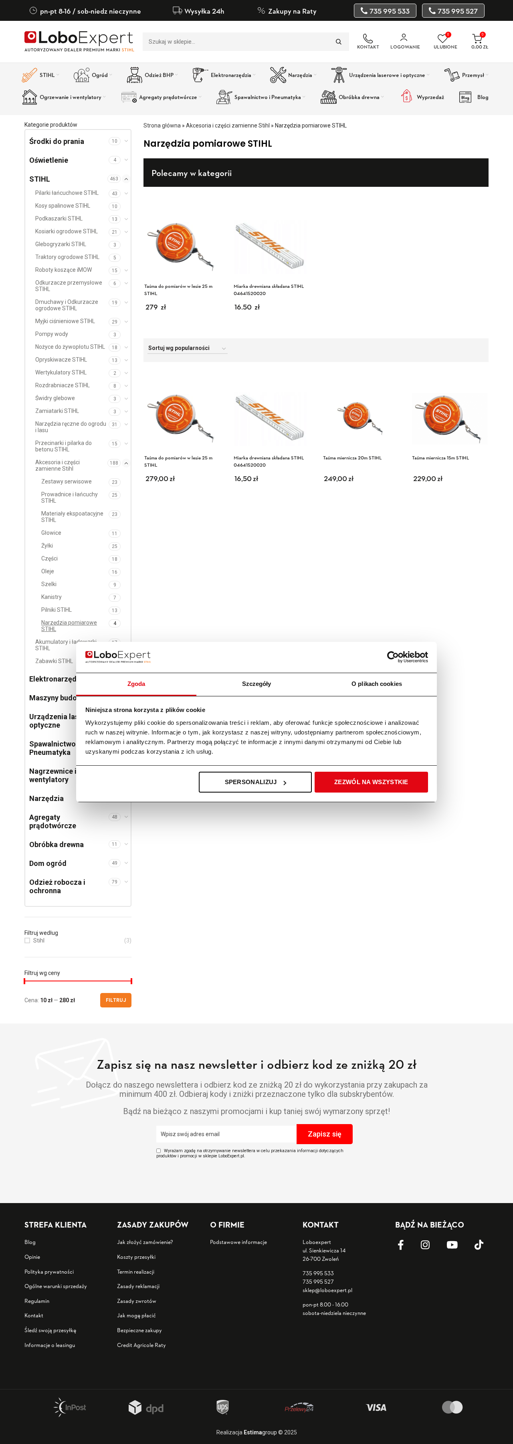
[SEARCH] (338, 41)
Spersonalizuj (251, 782)
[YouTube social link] (458, 1245)
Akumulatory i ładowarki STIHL (66, 645)
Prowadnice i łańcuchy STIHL (69, 497)
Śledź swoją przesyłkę (50, 1330)
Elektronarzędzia (58, 679)
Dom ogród (48, 863)
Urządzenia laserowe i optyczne (66, 720)
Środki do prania (56, 141)
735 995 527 (318, 1281)
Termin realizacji (135, 1271)
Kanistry (51, 597)
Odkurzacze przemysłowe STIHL (68, 285)
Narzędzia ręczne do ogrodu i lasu (70, 427)
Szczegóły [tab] (256, 683)
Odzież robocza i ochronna (57, 886)
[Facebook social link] (406, 1245)
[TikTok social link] (485, 1245)
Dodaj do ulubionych (214, 384)
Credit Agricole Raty (141, 1345)
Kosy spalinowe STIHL (62, 205)
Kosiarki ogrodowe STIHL (66, 231)
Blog (30, 1242)
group (260, 1432)
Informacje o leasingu (49, 1345)
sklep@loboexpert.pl (327, 1290)
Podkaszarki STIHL (59, 218)
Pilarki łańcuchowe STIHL (67, 193)
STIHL (39, 179)
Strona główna (162, 125)
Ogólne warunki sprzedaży (55, 1286)
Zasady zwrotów (136, 1300)
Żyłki (47, 545)
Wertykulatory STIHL (61, 372)
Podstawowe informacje (238, 1242)
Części (49, 558)
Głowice (51, 533)
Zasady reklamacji (138, 1286)
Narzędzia (46, 798)
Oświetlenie (48, 160)
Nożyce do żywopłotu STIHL (70, 347)
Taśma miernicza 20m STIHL (352, 457)
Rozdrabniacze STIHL (62, 385)
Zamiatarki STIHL (57, 411)
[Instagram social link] (431, 1245)
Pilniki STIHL (56, 610)
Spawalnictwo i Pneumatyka (54, 748)
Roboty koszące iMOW (63, 270)
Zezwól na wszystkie (371, 782)
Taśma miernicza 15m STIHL (440, 457)
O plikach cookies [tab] (376, 683)
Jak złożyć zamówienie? (145, 1242)
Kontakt (33, 1315)
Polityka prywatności (49, 1271)
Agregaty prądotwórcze (52, 821)
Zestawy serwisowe (66, 481)
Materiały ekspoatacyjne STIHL (72, 516)
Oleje (47, 571)
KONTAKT (368, 46)
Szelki (49, 584)
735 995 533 (318, 1273)
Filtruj (116, 1000)
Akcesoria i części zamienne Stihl (57, 465)
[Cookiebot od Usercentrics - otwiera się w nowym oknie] (393, 657)
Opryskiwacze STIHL (61, 359)
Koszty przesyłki (136, 1256)
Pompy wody (51, 334)
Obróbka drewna (56, 844)
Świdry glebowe (55, 398)
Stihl (38, 940)
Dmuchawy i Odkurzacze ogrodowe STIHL (66, 305)
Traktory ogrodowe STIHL (67, 257)
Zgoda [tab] (136, 683)
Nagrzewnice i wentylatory (53, 775)
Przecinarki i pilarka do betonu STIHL (63, 446)
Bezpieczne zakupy (139, 1330)
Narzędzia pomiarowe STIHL (69, 625)
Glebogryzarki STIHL (60, 244)
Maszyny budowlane (62, 698)
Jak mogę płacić (136, 1315)
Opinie (32, 1256)
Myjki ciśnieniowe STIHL (65, 321)
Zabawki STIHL (54, 661)
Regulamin (36, 1300)
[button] (201, 485)
